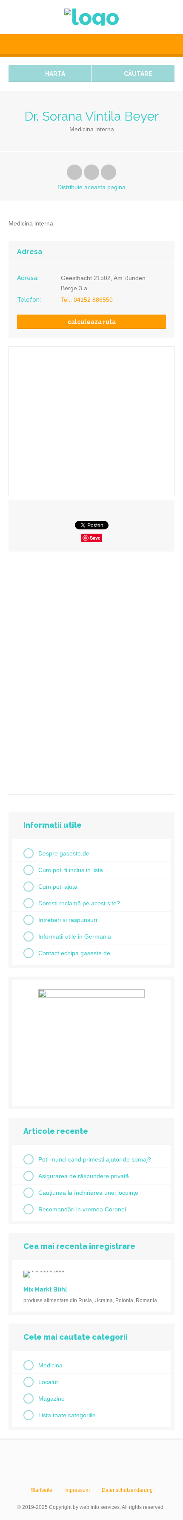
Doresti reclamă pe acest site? (79, 903)
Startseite (41, 1490)
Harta (54, 73)
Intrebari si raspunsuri (67, 919)
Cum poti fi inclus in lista (70, 870)
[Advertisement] (91, 669)
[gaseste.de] (91, 17)
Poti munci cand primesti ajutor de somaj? (94, 1159)
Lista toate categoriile (67, 1415)
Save (95, 538)
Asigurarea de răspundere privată (83, 1176)
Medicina (50, 1365)
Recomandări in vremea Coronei (82, 1209)
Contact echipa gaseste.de (74, 953)
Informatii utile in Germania (74, 936)
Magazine (51, 1398)
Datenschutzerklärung (127, 1490)
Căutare (137, 73)
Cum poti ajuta (57, 886)
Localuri (49, 1381)
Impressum (77, 1490)
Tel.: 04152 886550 (87, 299)
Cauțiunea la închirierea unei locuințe (88, 1192)
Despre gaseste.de (63, 853)
